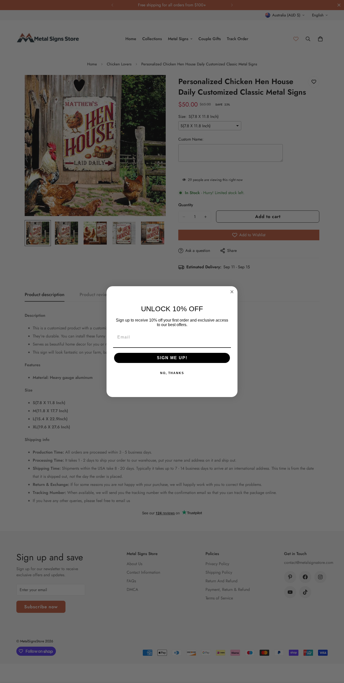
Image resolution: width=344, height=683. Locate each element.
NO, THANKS (172, 373)
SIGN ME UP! (172, 358)
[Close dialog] (232, 292)
